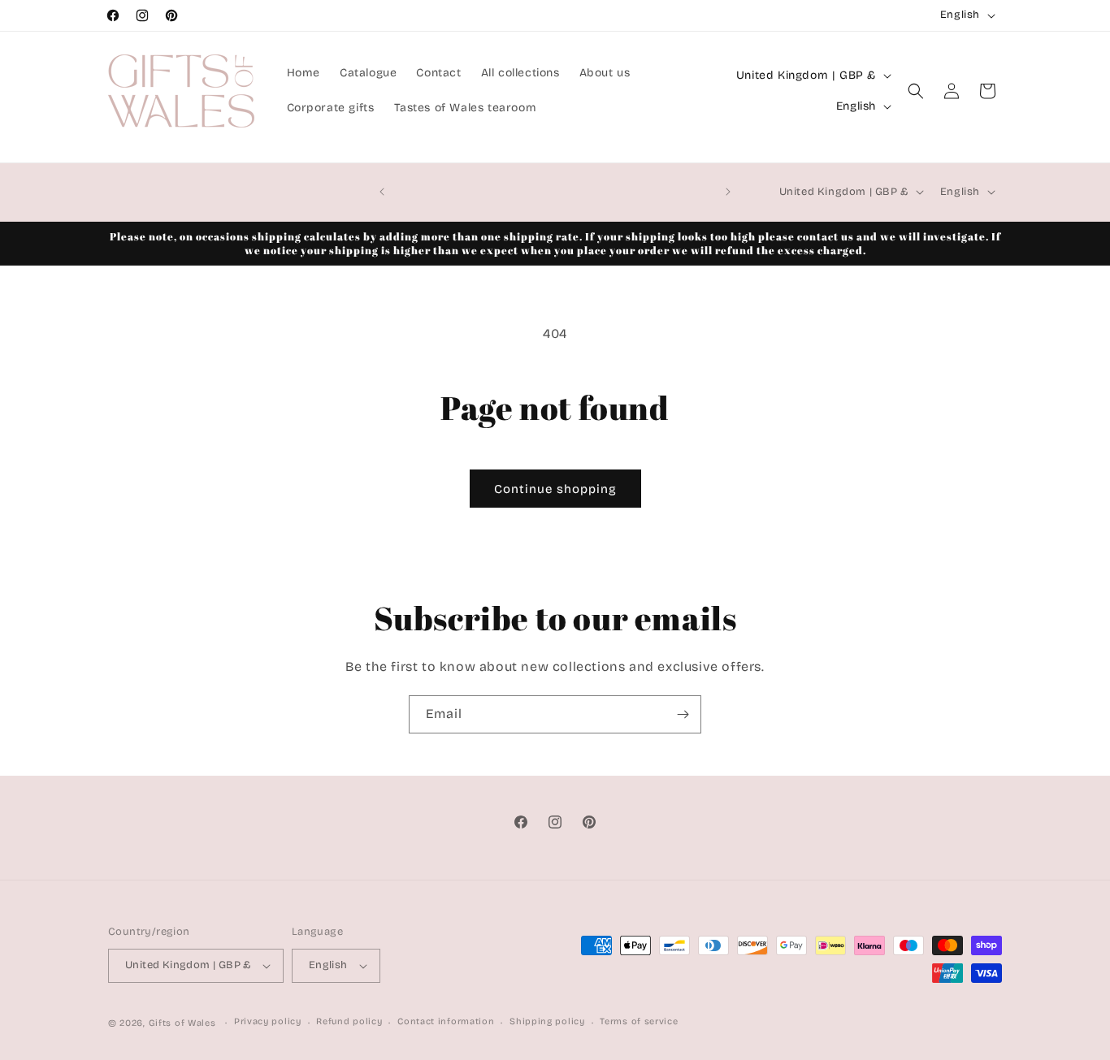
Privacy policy (267, 1021)
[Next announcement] (728, 191)
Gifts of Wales (182, 1023)
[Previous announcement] (382, 191)
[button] (916, 91)
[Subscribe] (682, 714)
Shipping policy (547, 1021)
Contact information (445, 1021)
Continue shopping (555, 489)
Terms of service (639, 1021)
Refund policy (349, 1021)
